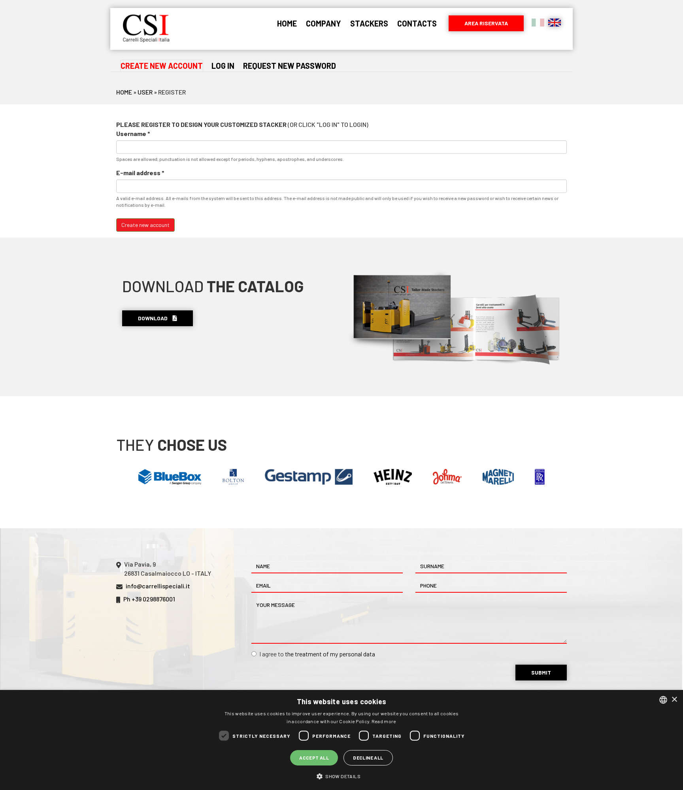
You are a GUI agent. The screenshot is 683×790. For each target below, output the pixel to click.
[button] (341, 776)
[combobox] (663, 700)
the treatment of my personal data (330, 654)
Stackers (369, 23)
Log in (222, 65)
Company (323, 23)
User (145, 92)
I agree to (317, 654)
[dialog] (341, 740)
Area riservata (486, 23)
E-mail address (140, 172)
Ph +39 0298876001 (149, 599)
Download (153, 318)
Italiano (538, 22)
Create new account (162, 66)
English (554, 22)
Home (287, 23)
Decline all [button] (368, 757)
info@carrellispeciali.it (158, 586)
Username (133, 133)
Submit (541, 672)
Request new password (289, 65)
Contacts (417, 23)
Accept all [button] (314, 757)
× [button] (674, 700)
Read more (384, 721)
